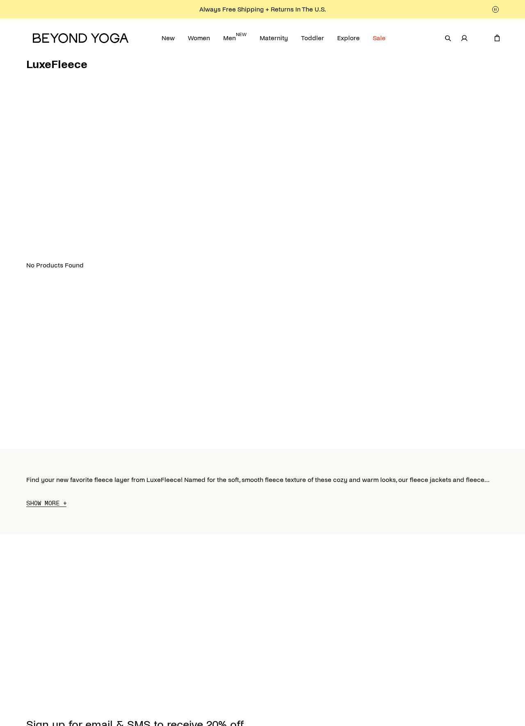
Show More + (46, 503)
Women (199, 37)
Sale (379, 37)
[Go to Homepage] (81, 38)
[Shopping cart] (497, 38)
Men (235, 36)
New (168, 37)
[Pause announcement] (495, 9)
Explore (348, 37)
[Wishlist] (480, 38)
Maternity (274, 37)
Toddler (312, 37)
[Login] (464, 38)
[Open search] (447, 38)
